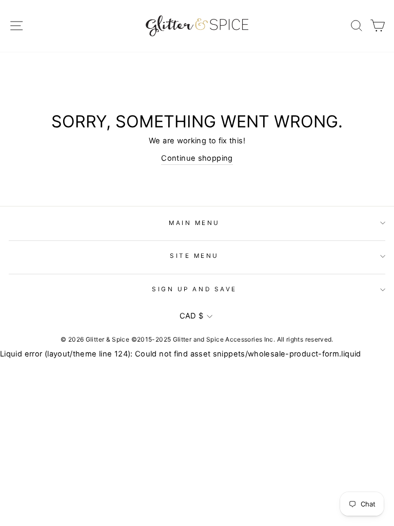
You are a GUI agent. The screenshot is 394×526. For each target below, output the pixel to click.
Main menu (194, 223)
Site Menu (194, 255)
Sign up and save (194, 289)
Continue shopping (196, 158)
